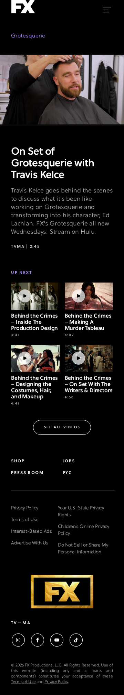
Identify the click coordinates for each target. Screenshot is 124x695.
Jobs (69, 461)
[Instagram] (18, 640)
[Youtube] (57, 640)
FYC (67, 473)
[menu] (107, 9)
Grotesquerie (28, 36)
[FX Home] (23, 13)
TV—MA (21, 623)
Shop (18, 461)
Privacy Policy (24, 508)
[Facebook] (37, 640)
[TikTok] (76, 640)
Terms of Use (25, 519)
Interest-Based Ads (31, 531)
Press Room (27, 473)
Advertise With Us (29, 543)
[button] (62, 427)
